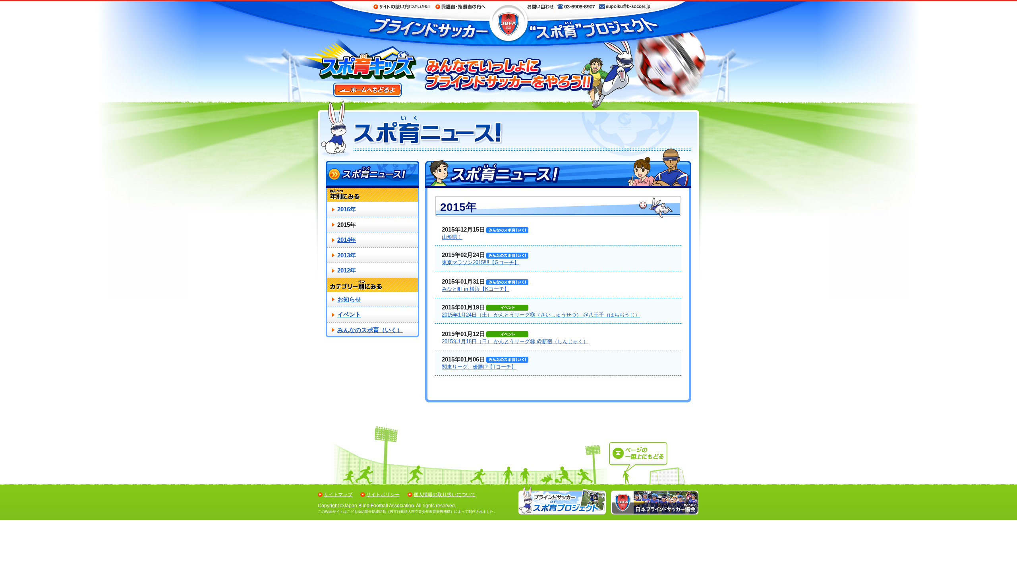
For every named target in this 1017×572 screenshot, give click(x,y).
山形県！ (452, 237)
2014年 (346, 239)
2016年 (346, 209)
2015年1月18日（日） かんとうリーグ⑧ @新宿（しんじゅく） (515, 341)
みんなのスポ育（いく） (370, 330)
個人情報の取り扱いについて (445, 494)
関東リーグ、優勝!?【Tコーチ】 (479, 367)
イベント (349, 314)
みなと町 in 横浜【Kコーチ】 (475, 289)
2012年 (346, 270)
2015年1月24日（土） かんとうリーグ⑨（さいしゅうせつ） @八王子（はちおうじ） (541, 315)
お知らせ (349, 299)
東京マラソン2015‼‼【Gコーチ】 (480, 262)
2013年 (346, 255)
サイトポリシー (383, 494)
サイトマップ (338, 494)
